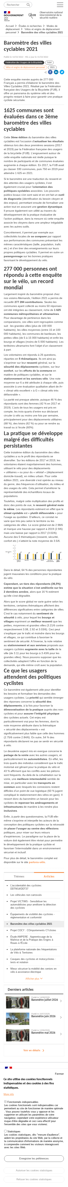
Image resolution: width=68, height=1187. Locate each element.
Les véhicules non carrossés (26, 895)
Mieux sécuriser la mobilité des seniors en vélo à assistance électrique (33, 970)
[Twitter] (62, 72)
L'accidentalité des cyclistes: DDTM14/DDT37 (26, 887)
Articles (49, 876)
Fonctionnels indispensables (22, 1102)
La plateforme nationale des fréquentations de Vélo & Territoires (33, 951)
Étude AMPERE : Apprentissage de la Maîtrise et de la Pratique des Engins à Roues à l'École (31, 940)
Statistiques (13, 1131)
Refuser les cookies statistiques (34, 1179)
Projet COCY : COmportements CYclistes (33, 930)
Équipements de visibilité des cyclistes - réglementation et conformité (32, 916)
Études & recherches (30, 26)
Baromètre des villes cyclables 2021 (42, 32)
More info (9, 1094)
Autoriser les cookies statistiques (34, 1170)
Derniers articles (20, 990)
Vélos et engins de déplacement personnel (25, 67)
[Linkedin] (56, 72)
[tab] (19, 876)
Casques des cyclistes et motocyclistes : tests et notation (33, 961)
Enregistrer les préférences (34, 1158)
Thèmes (19, 876)
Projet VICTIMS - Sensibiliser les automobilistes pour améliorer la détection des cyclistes (33, 904)
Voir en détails (31, 1050)
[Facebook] (50, 72)
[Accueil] (14, 14)
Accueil (10, 26)
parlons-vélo (37, 862)
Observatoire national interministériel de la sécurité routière (51, 15)
